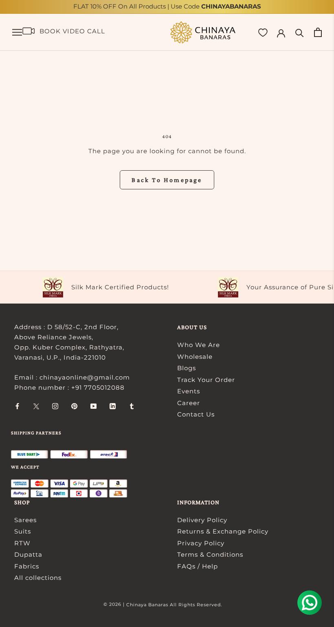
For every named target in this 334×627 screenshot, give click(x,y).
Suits (22, 531)
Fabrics (26, 566)
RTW (22, 543)
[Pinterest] (74, 406)
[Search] (299, 32)
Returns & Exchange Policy (222, 531)
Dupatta (28, 554)
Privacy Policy (200, 543)
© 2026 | (114, 604)
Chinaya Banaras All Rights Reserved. (174, 604)
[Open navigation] (17, 32)
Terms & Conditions (210, 554)
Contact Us (196, 414)
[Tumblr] (132, 406)
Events (188, 391)
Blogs (186, 368)
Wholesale (195, 356)
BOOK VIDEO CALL (72, 31)
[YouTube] (93, 406)
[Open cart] (318, 32)
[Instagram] (55, 406)
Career (188, 403)
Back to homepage (167, 179)
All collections (38, 577)
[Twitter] (36, 406)
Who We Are (198, 345)
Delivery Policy (202, 520)
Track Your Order (206, 380)
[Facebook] (17, 406)
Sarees (25, 520)
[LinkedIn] (113, 406)
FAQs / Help (197, 566)
